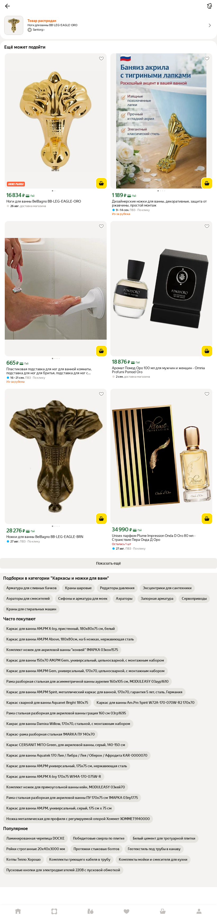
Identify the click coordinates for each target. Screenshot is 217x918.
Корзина (163, 911)
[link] (31, 588)
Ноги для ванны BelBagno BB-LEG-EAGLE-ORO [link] (43, 201)
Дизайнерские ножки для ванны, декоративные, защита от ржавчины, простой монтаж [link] (159, 203)
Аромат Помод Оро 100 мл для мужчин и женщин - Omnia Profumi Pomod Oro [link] (158, 370)
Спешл (54, 911)
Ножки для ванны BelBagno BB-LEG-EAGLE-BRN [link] (44, 537)
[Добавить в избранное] (101, 58)
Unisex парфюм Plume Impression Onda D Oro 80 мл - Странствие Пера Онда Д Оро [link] (154, 538)
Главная (18, 911)
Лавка (90, 911)
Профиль (199, 911)
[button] (7, 6)
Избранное (126, 911)
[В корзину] (101, 183)
